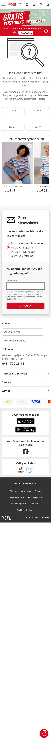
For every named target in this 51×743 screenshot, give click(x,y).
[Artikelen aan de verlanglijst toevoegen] (29, 145)
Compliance (35, 503)
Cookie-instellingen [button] (25, 510)
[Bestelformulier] (33, 4)
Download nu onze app (25, 414)
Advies (6, 390)
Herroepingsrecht (18, 503)
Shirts (13, 110)
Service (6, 382)
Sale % (37, 127)
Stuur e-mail (13, 332)
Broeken (37, 110)
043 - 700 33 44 (13, 363)
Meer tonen (18, 299)
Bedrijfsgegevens (35, 497)
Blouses (13, 127)
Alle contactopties (17, 340)
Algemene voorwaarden (21, 491)
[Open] (46, 31)
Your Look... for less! (14, 373)
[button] (3, 4)
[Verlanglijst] (40, 4)
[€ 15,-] (17, 163)
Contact (7, 323)
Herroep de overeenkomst (25, 483)
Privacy (38, 491)
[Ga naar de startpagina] (12, 4)
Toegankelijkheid (16, 497)
